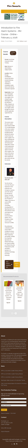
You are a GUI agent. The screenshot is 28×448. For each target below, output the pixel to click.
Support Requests (5, 431)
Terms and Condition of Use (15, 441)
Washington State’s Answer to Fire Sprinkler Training (13, 380)
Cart (18, 41)
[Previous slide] (12, 313)
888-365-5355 (8, 428)
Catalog (21, 41)
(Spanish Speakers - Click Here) (8, 413)
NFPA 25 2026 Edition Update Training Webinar (12, 373)
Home (2, 41)
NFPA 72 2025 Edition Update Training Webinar (12, 377)
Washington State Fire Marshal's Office (9, 102)
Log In (25, 41)
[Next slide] (16, 313)
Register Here (17, 264)
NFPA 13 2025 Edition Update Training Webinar (12, 370)
